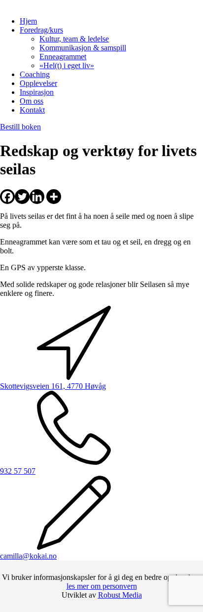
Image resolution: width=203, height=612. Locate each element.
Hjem (28, 21)
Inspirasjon (37, 92)
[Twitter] (22, 196)
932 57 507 (17, 471)
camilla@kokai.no (28, 556)
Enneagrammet (62, 56)
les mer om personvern (102, 586)
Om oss (31, 101)
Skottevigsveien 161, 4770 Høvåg (53, 386)
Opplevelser (38, 83)
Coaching (35, 74)
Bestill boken (20, 126)
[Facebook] (7, 196)
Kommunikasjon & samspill (82, 47)
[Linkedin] (37, 196)
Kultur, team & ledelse (74, 39)
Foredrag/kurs (41, 30)
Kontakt (32, 110)
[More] (53, 196)
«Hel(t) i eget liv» (66, 65)
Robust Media (120, 595)
